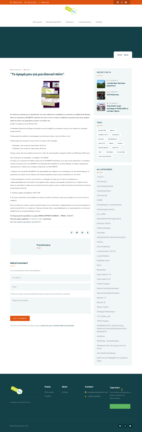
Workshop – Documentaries (108, 341)
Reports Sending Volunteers (108, 293)
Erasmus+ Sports (104, 223)
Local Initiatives (103, 256)
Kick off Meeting (103, 246)
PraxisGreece (17, 70)
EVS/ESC (101, 139)
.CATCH (100, 177)
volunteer (121, 152)
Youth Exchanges (104, 156)
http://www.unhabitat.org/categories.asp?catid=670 (25, 222)
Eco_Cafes (101, 214)
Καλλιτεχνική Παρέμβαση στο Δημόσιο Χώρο (112, 359)
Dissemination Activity (106, 209)
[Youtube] (126, 2)
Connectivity (102, 195)
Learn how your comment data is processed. (57, 325)
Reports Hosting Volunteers (108, 288)
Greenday (101, 232)
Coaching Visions (104, 191)
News (126, 55)
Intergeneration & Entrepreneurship (111, 237)
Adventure (102, 130)
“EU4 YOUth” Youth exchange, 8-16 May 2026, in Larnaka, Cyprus (117, 108)
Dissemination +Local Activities (109, 205)
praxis (120, 143)
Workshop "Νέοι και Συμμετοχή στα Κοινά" (111, 347)
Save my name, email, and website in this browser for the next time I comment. (41, 294)
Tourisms (109, 152)
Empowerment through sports (109, 218)
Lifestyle (101, 143)
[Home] (71, 10)
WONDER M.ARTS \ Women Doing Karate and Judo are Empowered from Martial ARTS (112, 328)
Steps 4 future (102, 307)
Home (119, 55)
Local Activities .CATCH (106, 251)
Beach (112, 130)
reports (115, 147)
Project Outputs (103, 284)
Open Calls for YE (104, 279)
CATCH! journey (113, 94)
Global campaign (103, 228)
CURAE (99, 200)
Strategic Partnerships (106, 311)
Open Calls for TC (104, 274)
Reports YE (101, 302)
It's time (100, 242)
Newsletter (101, 270)
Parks (111, 143)
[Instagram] (122, 2)
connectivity (103, 134)
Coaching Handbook (105, 186)
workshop (101, 336)
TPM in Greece (103, 321)
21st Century (102, 181)
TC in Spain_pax (103, 316)
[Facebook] (118, 2)
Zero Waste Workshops (106, 353)
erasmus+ (116, 134)
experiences (112, 139)
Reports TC (101, 298)
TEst (100, 152)
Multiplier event (103, 260)
